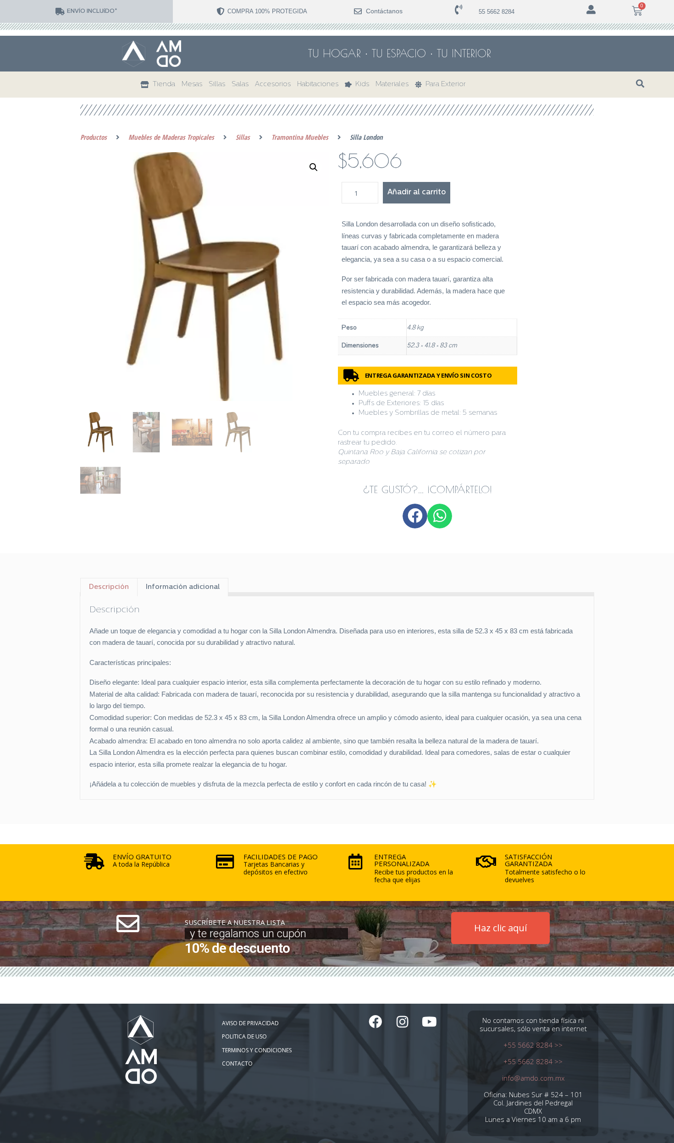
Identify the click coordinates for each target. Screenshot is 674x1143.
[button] (639, 83)
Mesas (192, 84)
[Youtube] (429, 1021)
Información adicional (183, 587)
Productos (93, 137)
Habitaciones (317, 84)
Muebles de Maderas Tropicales (171, 137)
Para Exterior (444, 84)
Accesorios (273, 84)
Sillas (217, 84)
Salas (240, 84)
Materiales (392, 84)
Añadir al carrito (416, 192)
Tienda (162, 84)
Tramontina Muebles (299, 137)
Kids (360, 84)
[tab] (109, 587)
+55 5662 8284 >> (533, 1045)
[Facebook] (375, 1021)
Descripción (109, 587)
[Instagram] (402, 1021)
